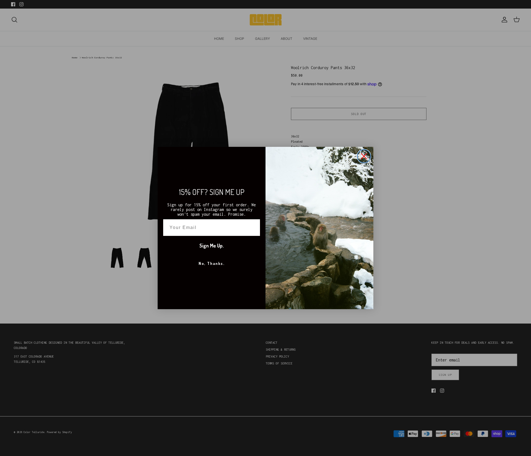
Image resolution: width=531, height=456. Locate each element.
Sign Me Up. (211, 246)
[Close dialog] (364, 156)
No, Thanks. (212, 263)
